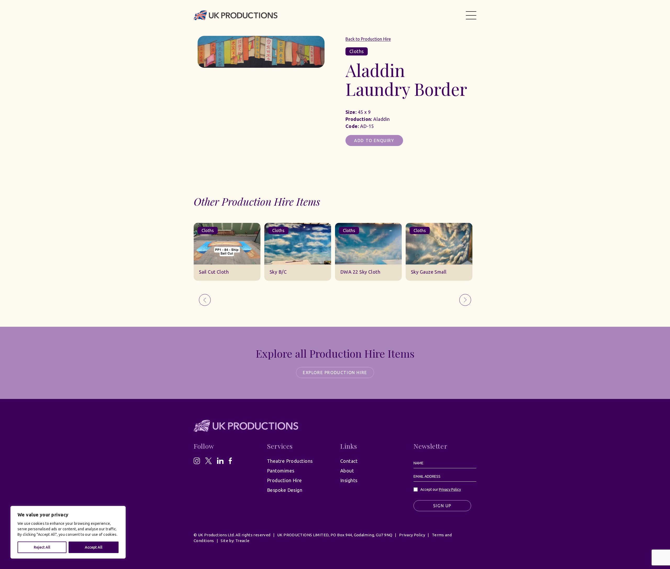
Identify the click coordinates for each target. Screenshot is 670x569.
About (347, 470)
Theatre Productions (290, 461)
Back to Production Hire (368, 39)
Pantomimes (280, 470)
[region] (68, 532)
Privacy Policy (450, 489)
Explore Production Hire (335, 372)
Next (465, 300)
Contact (349, 461)
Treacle (242, 540)
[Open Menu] (471, 15)
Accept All (93, 547)
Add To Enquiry (374, 140)
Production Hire (284, 480)
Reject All (42, 547)
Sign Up (442, 505)
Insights (349, 480)
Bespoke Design (284, 490)
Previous (205, 300)
